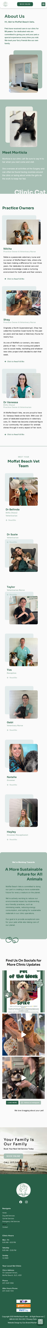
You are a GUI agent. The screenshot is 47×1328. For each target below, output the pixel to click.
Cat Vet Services (8, 1218)
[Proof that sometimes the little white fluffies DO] (23, 991)
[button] (43, 4)
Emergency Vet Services (11, 1221)
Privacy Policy (32, 1319)
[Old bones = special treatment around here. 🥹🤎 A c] (23, 1035)
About (4, 1224)
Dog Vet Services (8, 1216)
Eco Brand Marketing (30, 1323)
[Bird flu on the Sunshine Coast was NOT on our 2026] (23, 1078)
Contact (5, 1227)
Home (4, 1213)
